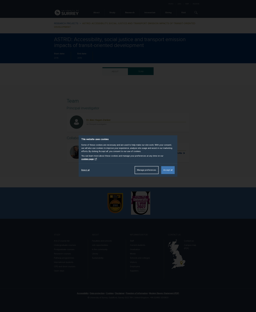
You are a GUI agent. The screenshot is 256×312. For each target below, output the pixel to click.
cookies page (87, 159)
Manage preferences (146, 170)
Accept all (168, 170)
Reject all (85, 170)
